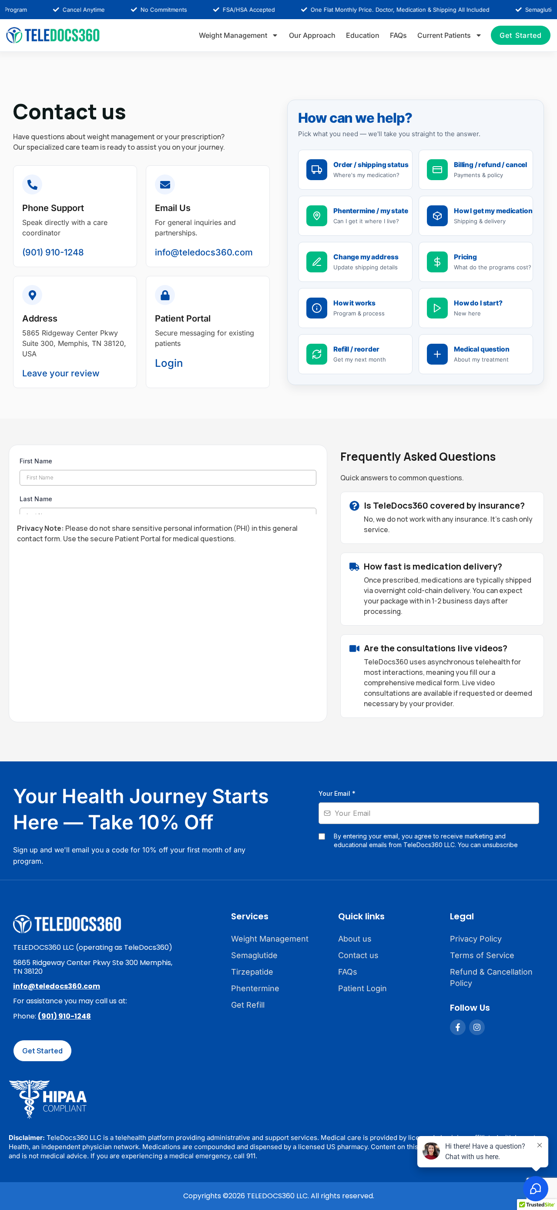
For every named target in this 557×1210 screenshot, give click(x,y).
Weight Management (233, 35)
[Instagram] (477, 1027)
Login (169, 363)
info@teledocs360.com (204, 252)
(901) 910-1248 (53, 252)
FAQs (398, 35)
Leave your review (61, 373)
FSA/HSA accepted (233, 9)
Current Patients (444, 35)
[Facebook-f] (458, 1027)
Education (362, 35)
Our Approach (312, 35)
